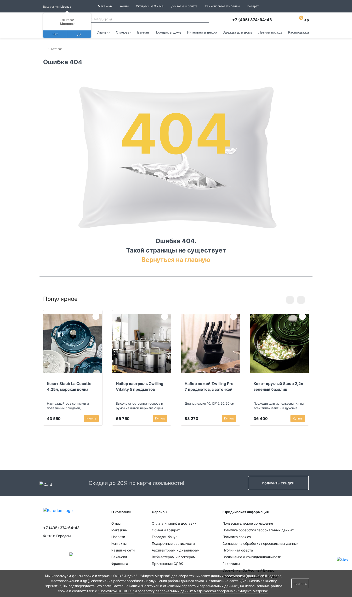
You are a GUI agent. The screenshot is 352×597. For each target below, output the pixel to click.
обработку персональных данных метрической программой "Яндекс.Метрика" (203, 591)
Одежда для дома (237, 32)
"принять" (53, 586)
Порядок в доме (167, 32)
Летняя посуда (270, 32)
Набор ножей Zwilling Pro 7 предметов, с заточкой (209, 386)
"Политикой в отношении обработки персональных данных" (189, 586)
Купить (91, 418)
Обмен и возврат (166, 530)
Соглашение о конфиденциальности (251, 557)
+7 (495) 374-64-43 (252, 19)
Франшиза (119, 564)
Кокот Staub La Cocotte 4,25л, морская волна (69, 386)
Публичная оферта (237, 550)
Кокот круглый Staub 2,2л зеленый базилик (278, 386)
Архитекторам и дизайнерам (175, 550)
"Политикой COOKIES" (116, 591)
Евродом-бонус (164, 537)
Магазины (105, 6)
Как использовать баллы (222, 6)
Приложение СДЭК (167, 564)
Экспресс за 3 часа (150, 6)
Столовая (123, 32)
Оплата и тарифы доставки (174, 523)
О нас (116, 523)
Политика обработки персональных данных (258, 530)
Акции (124, 6)
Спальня (103, 32)
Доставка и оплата (184, 6)
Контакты (119, 543)
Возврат (253, 6)
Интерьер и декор (202, 32)
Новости (118, 537)
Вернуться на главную (176, 259)
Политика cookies (236, 537)
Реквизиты (231, 564)
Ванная (143, 32)
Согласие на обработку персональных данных (260, 543)
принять (300, 583)
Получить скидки (278, 483)
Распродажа (298, 32)
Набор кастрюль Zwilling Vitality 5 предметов (139, 386)
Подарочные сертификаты (173, 543)
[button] (290, 300)
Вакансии (119, 557)
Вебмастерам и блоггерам (174, 557)
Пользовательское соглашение (247, 523)
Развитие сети (123, 550)
